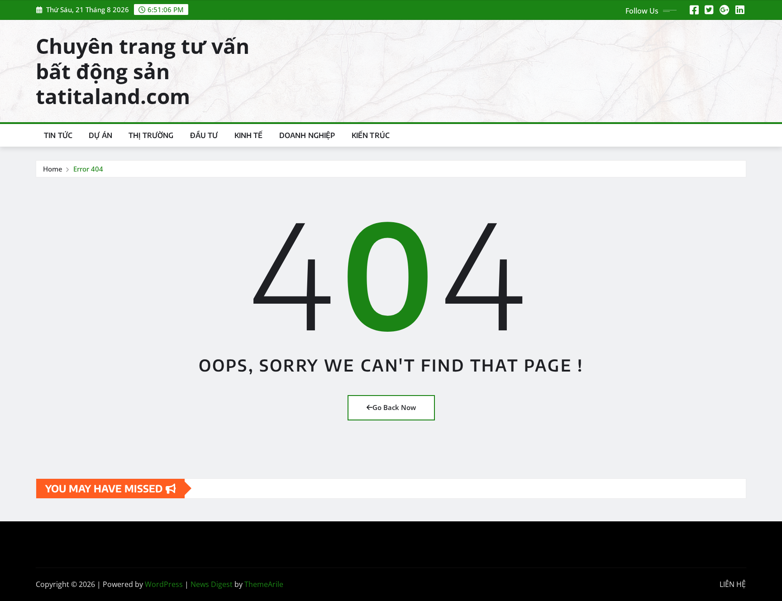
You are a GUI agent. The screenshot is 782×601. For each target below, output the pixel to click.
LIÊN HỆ (733, 584)
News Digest (212, 584)
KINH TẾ (248, 135)
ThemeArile (263, 584)
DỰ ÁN (100, 135)
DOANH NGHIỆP (307, 135)
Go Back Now (394, 407)
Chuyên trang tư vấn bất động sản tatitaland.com (142, 71)
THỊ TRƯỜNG (151, 135)
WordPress (164, 584)
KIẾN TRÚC (371, 135)
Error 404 (88, 168)
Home (52, 168)
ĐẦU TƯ (204, 135)
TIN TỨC (58, 135)
